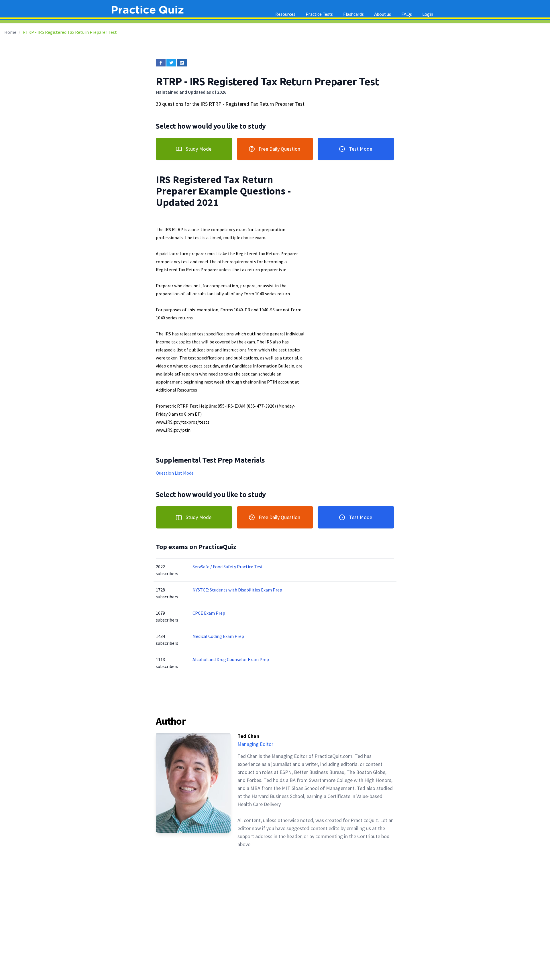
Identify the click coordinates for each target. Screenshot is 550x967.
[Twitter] (171, 62)
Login (427, 14)
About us (382, 14)
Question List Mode (175, 473)
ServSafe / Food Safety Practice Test (227, 566)
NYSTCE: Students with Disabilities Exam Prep (237, 590)
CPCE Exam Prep (208, 613)
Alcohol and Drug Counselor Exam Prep (230, 659)
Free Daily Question (279, 149)
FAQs (406, 14)
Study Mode (198, 149)
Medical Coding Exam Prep (218, 636)
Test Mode (360, 149)
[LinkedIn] (182, 62)
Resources (285, 14)
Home (10, 32)
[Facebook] (161, 62)
